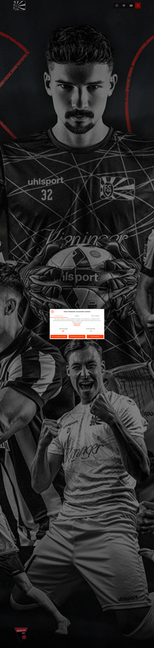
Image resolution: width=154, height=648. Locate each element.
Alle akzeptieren (95, 336)
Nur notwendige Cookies (59, 336)
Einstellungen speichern (77, 336)
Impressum (77, 325)
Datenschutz (77, 323)
